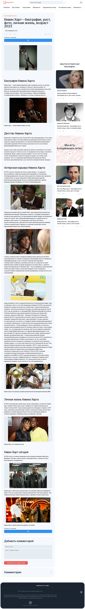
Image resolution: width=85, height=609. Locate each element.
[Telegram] (81, 2)
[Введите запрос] (47, 2)
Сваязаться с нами (42, 585)
